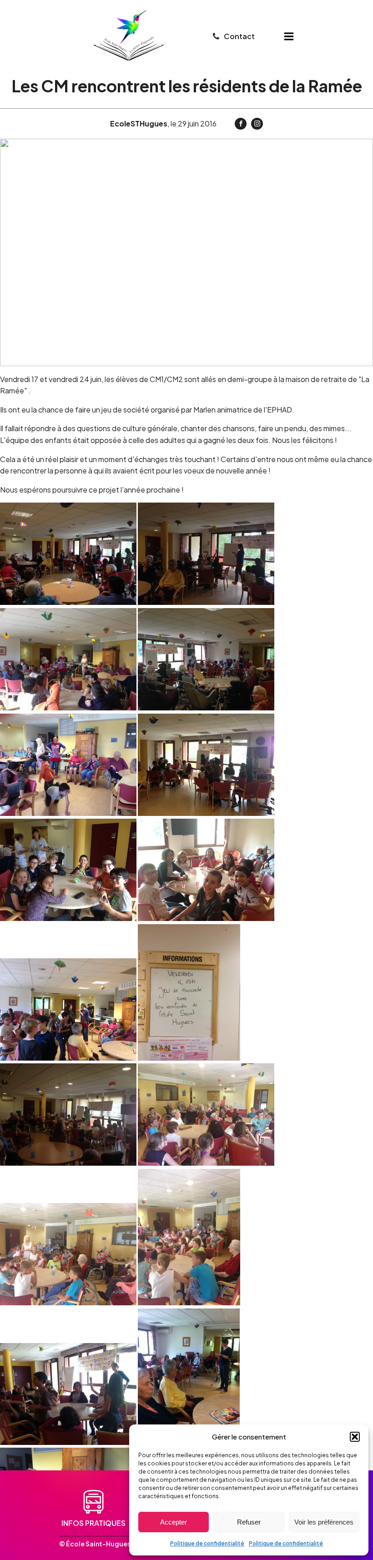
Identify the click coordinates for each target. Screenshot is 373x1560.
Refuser (249, 1522)
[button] (354, 1436)
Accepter (173, 1522)
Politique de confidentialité (207, 1543)
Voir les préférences (323, 1522)
